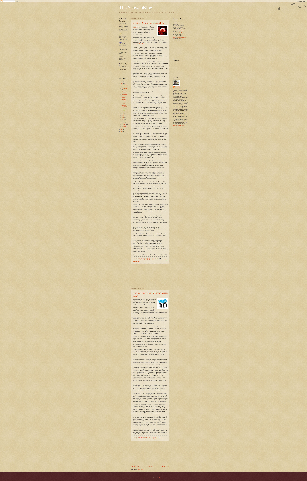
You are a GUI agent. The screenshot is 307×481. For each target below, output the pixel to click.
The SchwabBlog (135, 7)
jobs (156, 438)
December (124, 85)
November (124, 88)
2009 (122, 131)
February (124, 124)
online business (136, 261)
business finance (140, 438)
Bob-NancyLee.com (180, 30)
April (123, 119)
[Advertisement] (150, 276)
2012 (122, 81)
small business (161, 438)
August (124, 97)
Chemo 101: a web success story (148, 22)
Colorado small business (151, 259)
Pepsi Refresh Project (140, 44)
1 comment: (154, 437)
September (124, 94)
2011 (122, 83)
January (124, 126)
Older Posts (165, 466)
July (123, 113)
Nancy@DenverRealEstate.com (180, 37)
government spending (150, 438)
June (123, 115)
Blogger (160, 477)
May (123, 117)
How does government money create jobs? (124, 108)
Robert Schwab (178, 87)
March (123, 122)
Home (151, 466)
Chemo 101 (142, 259)
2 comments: (155, 258)
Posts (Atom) (141, 469)
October (124, 92)
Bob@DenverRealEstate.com (179, 32)
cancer (138, 259)
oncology (165, 259)
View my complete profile (178, 125)
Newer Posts (135, 466)
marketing (160, 259)
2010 (122, 129)
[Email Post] (160, 258)
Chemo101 (135, 27)
